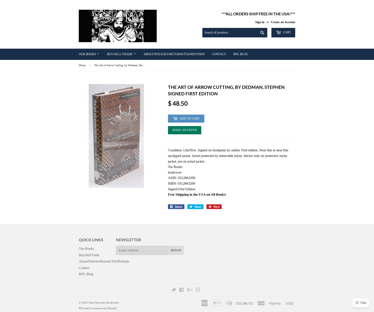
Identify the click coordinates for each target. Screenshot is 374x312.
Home (82, 65)
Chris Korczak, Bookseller (103, 302)
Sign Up (176, 250)
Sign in (259, 22)
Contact (219, 54)
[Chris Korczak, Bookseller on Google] (190, 290)
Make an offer (184, 131)
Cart (286, 32)
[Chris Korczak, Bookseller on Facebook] (181, 290)
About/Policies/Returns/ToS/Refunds (174, 54)
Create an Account (283, 22)
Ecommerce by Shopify (103, 308)
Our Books (88, 54)
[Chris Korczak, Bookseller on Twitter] (174, 290)
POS (81, 308)
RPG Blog (240, 54)
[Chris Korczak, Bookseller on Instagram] (198, 290)
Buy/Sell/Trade (120, 54)
